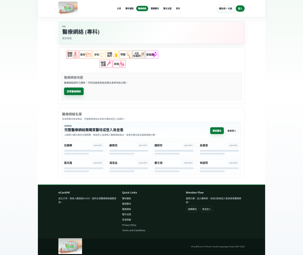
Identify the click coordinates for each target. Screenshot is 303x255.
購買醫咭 (217, 130)
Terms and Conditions (134, 230)
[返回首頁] (68, 8)
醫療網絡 (126, 209)
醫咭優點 (126, 198)
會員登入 (231, 130)
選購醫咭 (192, 209)
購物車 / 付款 (225, 8)
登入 (240, 8)
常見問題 (126, 219)
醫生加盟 (126, 214)
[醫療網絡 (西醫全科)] (72, 57)
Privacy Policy (129, 224)
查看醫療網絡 (74, 91)
